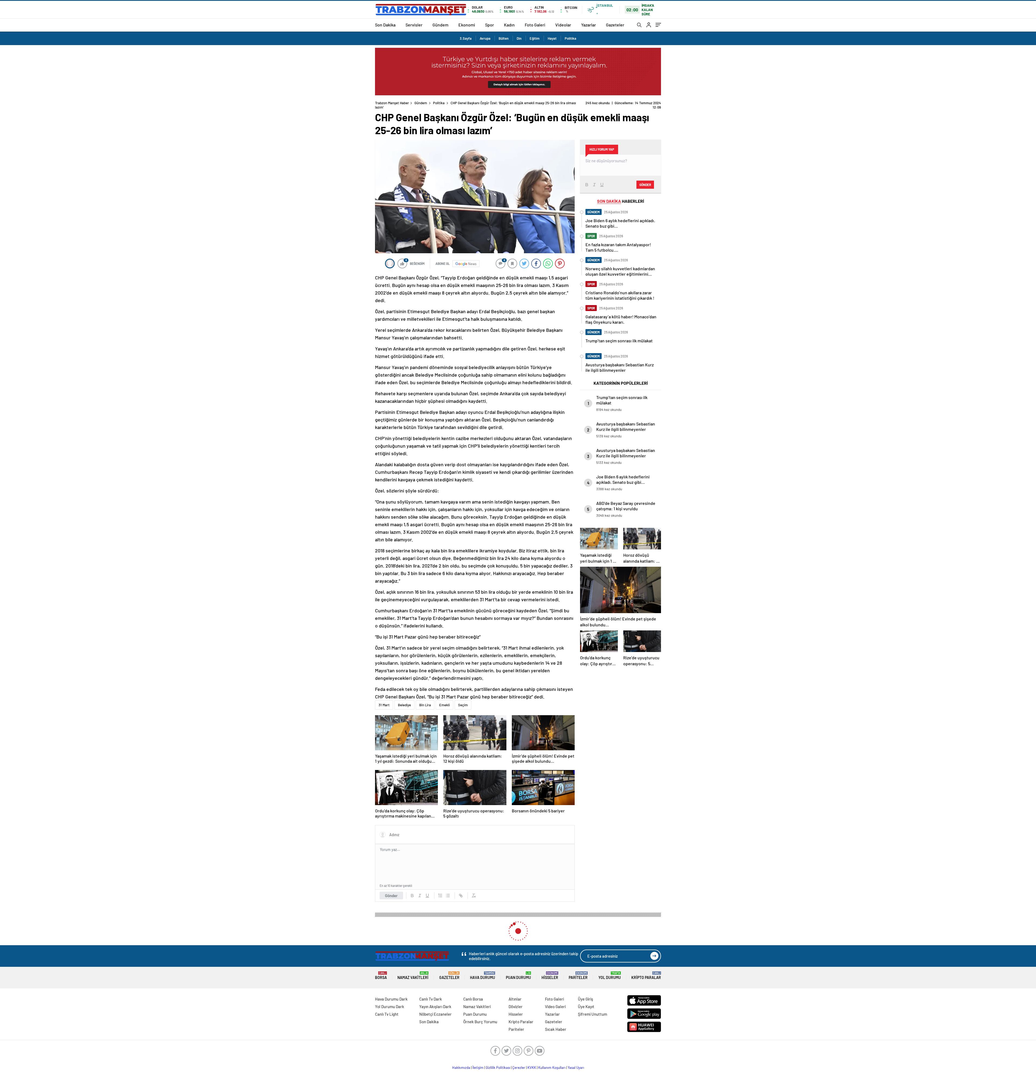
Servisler (413, 24)
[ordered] (440, 895)
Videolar (563, 24)
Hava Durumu (482, 975)
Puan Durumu (518, 975)
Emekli (444, 705)
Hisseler (549, 975)
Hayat (552, 38)
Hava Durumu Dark (391, 999)
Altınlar (515, 999)
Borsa (381, 975)
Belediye (404, 705)
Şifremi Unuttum (592, 1014)
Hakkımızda (461, 1067)
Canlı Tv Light (386, 1014)
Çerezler (518, 1067)
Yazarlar (588, 24)
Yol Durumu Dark (389, 1006)
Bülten (504, 38)
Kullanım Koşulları (551, 1067)
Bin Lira (425, 705)
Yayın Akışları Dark (435, 1006)
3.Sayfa (466, 38)
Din (519, 38)
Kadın (509, 24)
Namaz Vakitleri (412, 975)
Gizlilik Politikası (498, 1067)
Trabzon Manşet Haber (392, 103)
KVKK (531, 1067)
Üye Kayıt (586, 1006)
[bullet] (448, 895)
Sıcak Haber (555, 1029)
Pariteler (578, 975)
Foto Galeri (535, 24)
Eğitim (535, 38)
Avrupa (485, 38)
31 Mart (384, 705)
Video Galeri (555, 1006)
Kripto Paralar (646, 975)
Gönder (391, 895)
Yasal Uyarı (576, 1067)
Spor (489, 24)
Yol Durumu (609, 975)
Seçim (463, 705)
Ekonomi (466, 24)
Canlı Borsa (473, 999)
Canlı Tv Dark (430, 999)
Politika (570, 38)
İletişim (477, 1067)
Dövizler (516, 1006)
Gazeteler (615, 24)
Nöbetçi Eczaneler (435, 1014)
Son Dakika (385, 24)
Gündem (440, 24)
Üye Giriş (585, 999)
